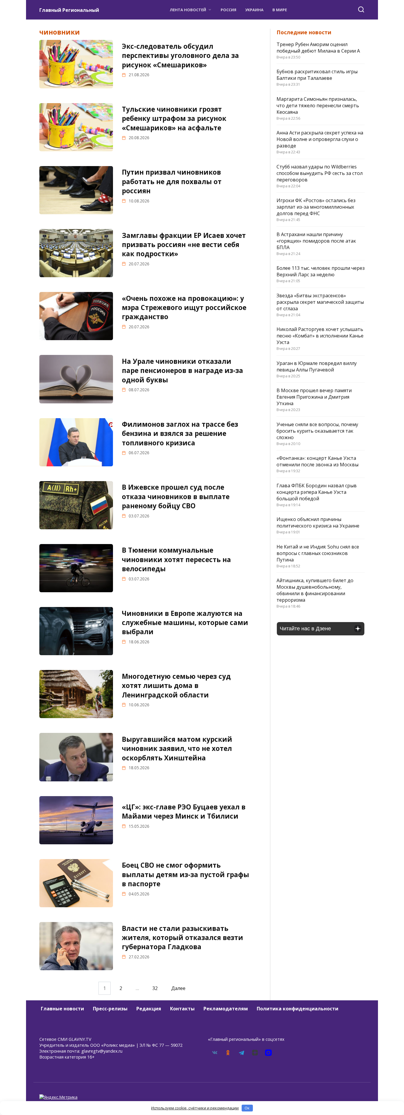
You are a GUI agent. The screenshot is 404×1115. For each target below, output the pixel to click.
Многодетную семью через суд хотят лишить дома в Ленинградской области (176, 685)
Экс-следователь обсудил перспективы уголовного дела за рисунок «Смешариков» (180, 55)
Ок (247, 1108)
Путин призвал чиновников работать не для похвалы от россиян (172, 182)
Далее (178, 988)
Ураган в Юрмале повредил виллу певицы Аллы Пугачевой (317, 366)
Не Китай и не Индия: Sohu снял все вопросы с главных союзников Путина (318, 553)
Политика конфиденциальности (297, 1008)
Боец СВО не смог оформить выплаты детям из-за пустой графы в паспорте (185, 875)
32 (155, 988)
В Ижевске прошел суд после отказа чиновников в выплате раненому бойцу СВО (176, 496)
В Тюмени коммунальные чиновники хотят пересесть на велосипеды (176, 560)
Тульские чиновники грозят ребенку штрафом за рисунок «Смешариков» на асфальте (174, 118)
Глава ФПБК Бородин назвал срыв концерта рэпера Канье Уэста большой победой (317, 492)
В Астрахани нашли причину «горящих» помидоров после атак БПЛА (316, 241)
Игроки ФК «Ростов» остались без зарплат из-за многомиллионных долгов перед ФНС (316, 207)
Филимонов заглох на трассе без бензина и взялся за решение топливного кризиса (180, 433)
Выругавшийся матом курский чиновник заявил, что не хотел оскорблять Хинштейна (177, 748)
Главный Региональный (69, 10)
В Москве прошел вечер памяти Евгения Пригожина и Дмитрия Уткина (314, 397)
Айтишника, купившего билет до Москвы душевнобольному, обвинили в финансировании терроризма (315, 590)
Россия (228, 9)
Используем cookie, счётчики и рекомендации (195, 1108)
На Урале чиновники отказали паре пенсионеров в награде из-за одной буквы (182, 370)
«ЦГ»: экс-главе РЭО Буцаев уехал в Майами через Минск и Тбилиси (183, 811)
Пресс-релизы (110, 1008)
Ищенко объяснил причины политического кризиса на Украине (318, 522)
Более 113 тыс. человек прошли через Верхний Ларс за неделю (321, 271)
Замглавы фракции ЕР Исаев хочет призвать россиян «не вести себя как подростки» (184, 245)
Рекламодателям (225, 1008)
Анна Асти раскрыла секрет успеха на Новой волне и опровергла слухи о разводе (320, 139)
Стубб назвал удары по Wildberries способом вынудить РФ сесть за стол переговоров (320, 173)
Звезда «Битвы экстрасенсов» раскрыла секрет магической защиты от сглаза (320, 302)
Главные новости (62, 1008)
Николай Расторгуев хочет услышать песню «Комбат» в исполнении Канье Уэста (320, 335)
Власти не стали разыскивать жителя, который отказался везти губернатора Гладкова (182, 938)
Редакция (148, 1008)
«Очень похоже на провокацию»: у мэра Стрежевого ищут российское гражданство (184, 308)
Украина (254, 9)
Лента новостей (188, 9)
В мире (279, 9)
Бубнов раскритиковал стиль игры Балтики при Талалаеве (317, 74)
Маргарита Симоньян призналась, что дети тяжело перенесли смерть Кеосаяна (318, 105)
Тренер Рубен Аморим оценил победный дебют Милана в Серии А (318, 47)
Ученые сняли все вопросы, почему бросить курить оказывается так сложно (317, 431)
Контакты (182, 1008)
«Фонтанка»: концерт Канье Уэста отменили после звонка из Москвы (317, 461)
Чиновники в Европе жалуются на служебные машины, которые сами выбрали (185, 623)
